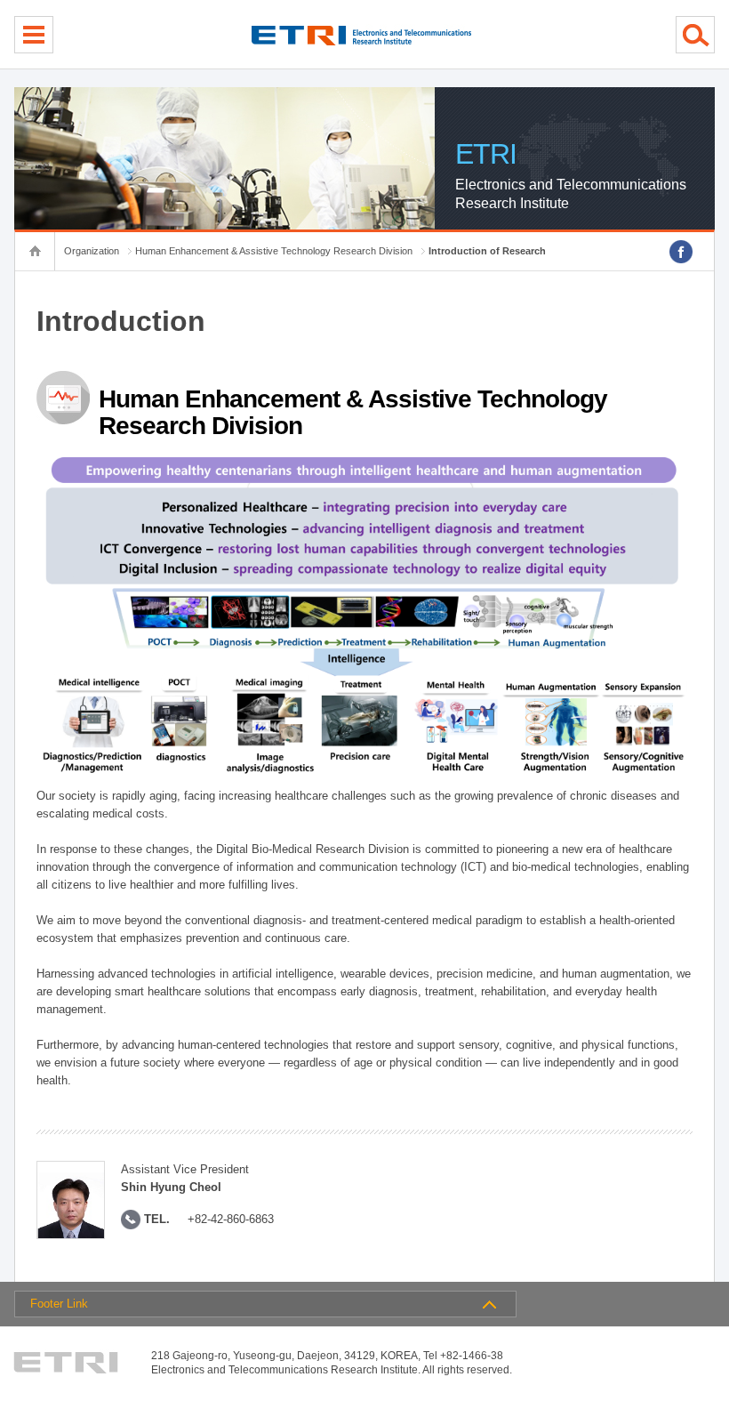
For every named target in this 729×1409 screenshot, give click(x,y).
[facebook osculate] (681, 251)
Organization (91, 251)
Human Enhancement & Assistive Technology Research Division (274, 251)
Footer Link (59, 1303)
